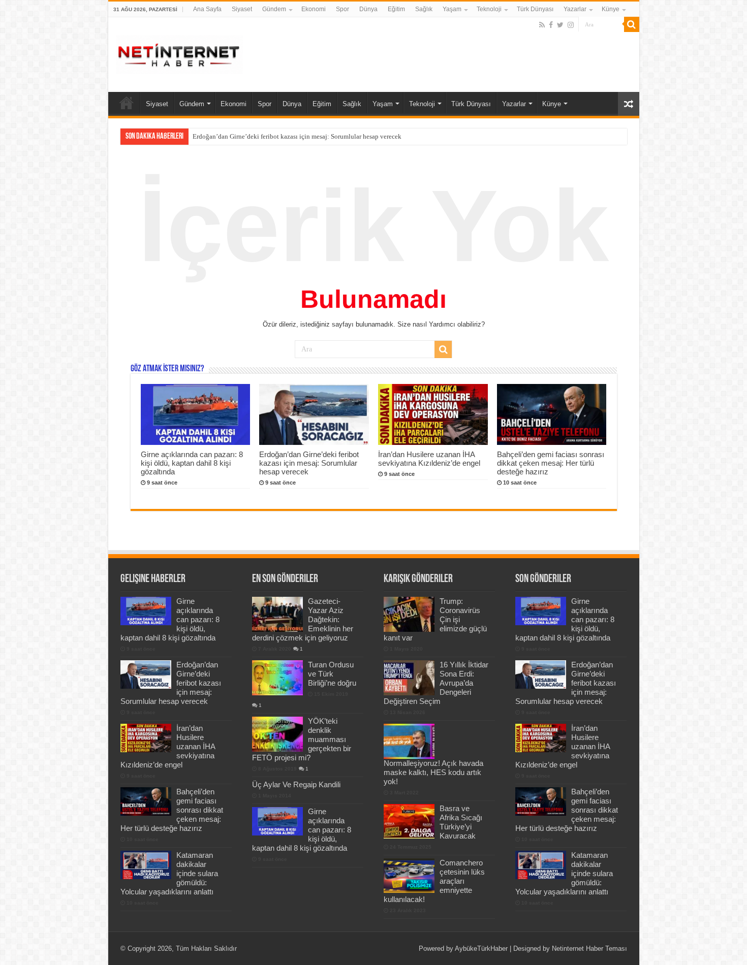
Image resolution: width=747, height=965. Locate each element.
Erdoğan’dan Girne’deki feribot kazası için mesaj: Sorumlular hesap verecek (297, 136)
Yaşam (452, 9)
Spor (342, 9)
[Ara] (631, 24)
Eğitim (396, 9)
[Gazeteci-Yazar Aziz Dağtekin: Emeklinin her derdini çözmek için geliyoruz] (277, 614)
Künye (610, 9)
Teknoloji (489, 9)
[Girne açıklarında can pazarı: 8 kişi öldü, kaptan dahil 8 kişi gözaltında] (277, 821)
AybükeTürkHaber (481, 948)
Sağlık (423, 9)
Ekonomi (313, 9)
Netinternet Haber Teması (589, 948)
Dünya (368, 9)
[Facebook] (551, 25)
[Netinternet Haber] (179, 53)
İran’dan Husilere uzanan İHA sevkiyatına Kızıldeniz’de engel (429, 458)
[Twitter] (560, 25)
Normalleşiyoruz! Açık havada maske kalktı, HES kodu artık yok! (433, 772)
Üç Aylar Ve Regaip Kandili (296, 784)
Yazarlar (575, 9)
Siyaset (242, 9)
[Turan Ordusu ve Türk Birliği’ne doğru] (277, 677)
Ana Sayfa (207, 9)
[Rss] (542, 25)
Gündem (274, 9)
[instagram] (571, 25)
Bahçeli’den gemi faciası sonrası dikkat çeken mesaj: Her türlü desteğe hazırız (550, 463)
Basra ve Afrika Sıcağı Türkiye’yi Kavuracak (461, 822)
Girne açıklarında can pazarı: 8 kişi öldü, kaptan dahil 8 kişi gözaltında (192, 463)
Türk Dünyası (535, 9)
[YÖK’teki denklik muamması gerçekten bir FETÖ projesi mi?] (277, 734)
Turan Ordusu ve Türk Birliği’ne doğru (332, 673)
